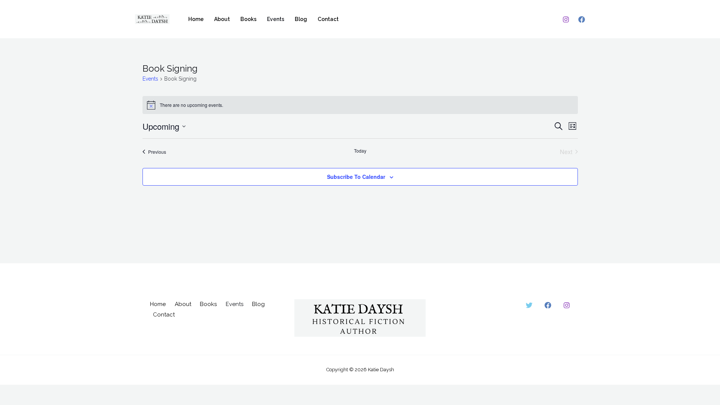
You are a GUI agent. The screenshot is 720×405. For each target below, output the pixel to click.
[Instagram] (565, 19)
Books (248, 19)
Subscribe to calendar (356, 176)
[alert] (360, 105)
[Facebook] (581, 19)
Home (196, 19)
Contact (328, 19)
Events (275, 19)
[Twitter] (529, 305)
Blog (301, 19)
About (222, 19)
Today (360, 151)
